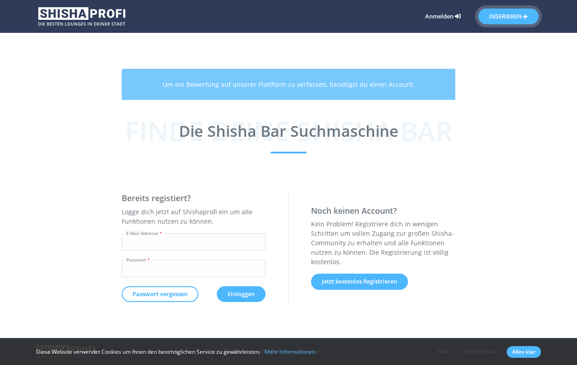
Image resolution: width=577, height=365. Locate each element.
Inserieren (506, 16)
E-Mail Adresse (142, 233)
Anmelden (440, 16)
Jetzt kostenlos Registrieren (359, 281)
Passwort (136, 260)
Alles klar (524, 352)
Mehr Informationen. (290, 352)
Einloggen (241, 294)
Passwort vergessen (160, 294)
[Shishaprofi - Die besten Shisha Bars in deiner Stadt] (81, 15)
